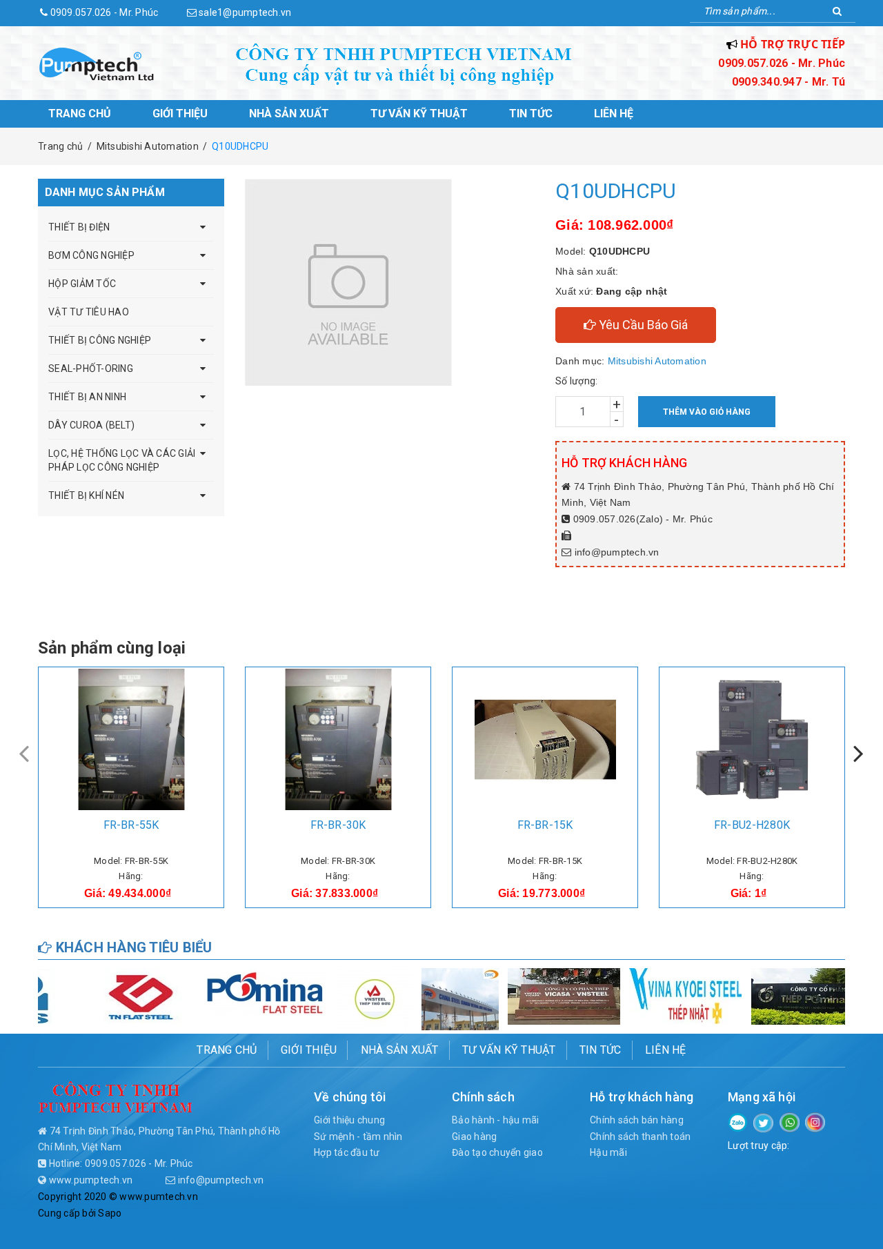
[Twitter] (763, 1122)
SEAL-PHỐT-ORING (90, 368)
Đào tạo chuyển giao (497, 1152)
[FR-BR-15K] (545, 739)
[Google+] (790, 1121)
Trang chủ (79, 113)
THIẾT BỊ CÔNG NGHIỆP (99, 340)
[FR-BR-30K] (338, 739)
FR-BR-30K (338, 825)
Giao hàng (474, 1136)
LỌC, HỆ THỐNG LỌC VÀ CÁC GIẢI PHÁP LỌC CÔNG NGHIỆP (121, 460)
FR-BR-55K (131, 825)
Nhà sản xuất (289, 113)
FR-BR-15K (545, 825)
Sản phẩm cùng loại (112, 648)
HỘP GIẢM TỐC (82, 283)
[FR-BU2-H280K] (752, 739)
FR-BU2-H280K (752, 825)
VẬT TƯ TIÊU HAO (88, 311)
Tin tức (531, 113)
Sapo (109, 1213)
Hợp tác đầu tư (347, 1152)
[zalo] (738, 1121)
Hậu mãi (608, 1152)
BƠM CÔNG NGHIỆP (91, 255)
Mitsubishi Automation (657, 360)
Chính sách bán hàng (637, 1119)
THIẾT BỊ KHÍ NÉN (86, 495)
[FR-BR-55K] (131, 739)
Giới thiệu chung (349, 1119)
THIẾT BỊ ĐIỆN (79, 227)
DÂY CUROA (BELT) (91, 425)
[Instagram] (815, 1121)
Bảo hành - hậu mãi (495, 1119)
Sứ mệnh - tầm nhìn (358, 1136)
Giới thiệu (180, 113)
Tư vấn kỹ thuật (419, 113)
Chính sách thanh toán (640, 1136)
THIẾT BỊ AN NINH (87, 396)
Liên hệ (613, 113)
